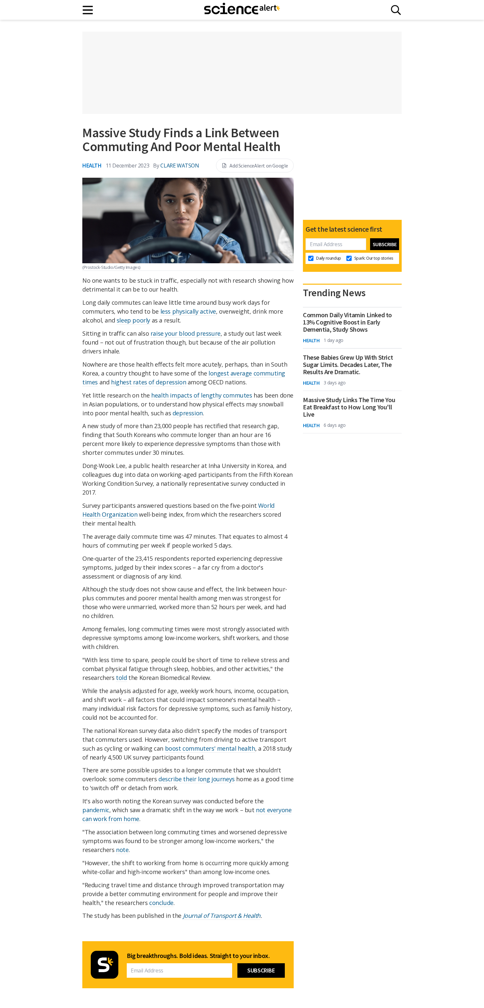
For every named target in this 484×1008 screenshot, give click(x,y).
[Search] (396, 10)
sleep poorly (133, 320)
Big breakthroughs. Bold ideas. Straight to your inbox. (198, 955)
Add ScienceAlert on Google (258, 165)
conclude (161, 903)
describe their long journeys (196, 779)
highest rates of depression (148, 382)
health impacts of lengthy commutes (201, 395)
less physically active (188, 311)
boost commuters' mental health (210, 748)
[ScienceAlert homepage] (242, 10)
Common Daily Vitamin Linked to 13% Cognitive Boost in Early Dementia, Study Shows (347, 322)
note (122, 850)
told (121, 678)
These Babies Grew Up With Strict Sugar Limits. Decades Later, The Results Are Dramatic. (348, 364)
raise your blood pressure (185, 333)
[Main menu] (88, 10)
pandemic (95, 810)
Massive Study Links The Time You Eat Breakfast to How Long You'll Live (349, 407)
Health (92, 165)
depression (188, 413)
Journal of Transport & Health (221, 915)
